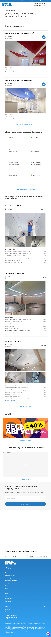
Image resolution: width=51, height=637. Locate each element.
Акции (6, 593)
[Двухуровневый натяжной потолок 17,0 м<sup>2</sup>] (25, 53)
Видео (6, 596)
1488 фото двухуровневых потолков (25, 189)
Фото (6, 585)
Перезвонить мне (25, 504)
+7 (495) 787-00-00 (39, 3)
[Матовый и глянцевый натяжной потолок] (14, 168)
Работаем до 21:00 (45, 0)
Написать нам (25, 0)
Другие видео (25, 479)
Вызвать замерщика (10, 572)
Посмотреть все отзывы (25, 406)
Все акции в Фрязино (25, 440)
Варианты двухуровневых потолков (25, 124)
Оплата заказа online (10, 575)
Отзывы (7, 590)
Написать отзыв (9, 583)
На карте (32, 556)
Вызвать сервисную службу (11, 578)
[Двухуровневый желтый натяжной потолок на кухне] (37, 155)
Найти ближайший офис (11, 580)
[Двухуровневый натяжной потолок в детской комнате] (37, 143)
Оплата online (35, 0)
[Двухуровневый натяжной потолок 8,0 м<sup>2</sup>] (25, 100)
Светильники (8, 598)
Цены (6, 588)
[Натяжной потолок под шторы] (14, 143)
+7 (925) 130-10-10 (39, 5)
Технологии (14, 10)
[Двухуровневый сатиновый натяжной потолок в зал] (37, 168)
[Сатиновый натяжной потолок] (37, 181)
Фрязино (8, 10)
